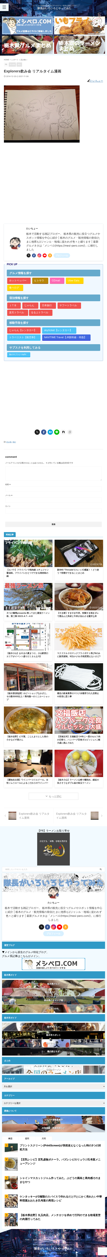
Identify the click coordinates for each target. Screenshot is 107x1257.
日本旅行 (47, 305)
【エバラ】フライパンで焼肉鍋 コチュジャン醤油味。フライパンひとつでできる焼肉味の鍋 (28, 572)
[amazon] (50, 255)
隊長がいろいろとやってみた (54, 8)
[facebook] (34, 255)
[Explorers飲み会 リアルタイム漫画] (50, 432)
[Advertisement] (26, 163)
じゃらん (29, 305)
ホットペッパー (17, 280)
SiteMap (47, 1240)
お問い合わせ (58, 1240)
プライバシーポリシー (74, 1240)
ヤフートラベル (68, 305)
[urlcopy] (69, 432)
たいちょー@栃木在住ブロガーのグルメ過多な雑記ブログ (53, 1245)
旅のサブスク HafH (17, 354)
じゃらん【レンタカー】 (22, 330)
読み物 (8, 442)
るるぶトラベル (39, 312)
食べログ (14, 287)
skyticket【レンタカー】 (58, 330)
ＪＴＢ (13, 305)
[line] (56, 432)
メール (8, 495)
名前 (8, 484)
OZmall (56, 280)
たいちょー (96, 80)
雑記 (14, 442)
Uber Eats (73, 280)
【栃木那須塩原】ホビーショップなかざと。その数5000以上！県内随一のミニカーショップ (28, 696)
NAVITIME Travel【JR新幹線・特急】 (65, 337)
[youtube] (45, 255)
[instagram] (39, 255)
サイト (8, 506)
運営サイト (37, 1240)
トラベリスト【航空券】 (22, 337)
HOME (27, 1240)
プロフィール (62, 255)
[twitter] (29, 255)
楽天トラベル (16, 312)
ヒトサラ (39, 280)
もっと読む (55, 796)
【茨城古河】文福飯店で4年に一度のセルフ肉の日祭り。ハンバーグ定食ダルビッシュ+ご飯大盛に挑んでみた (78, 739)
